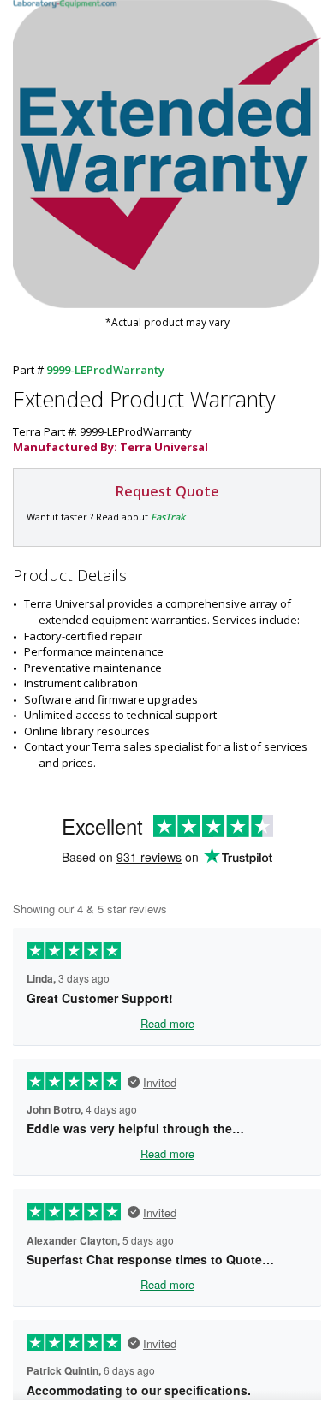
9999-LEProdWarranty (105, 369)
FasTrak (168, 516)
